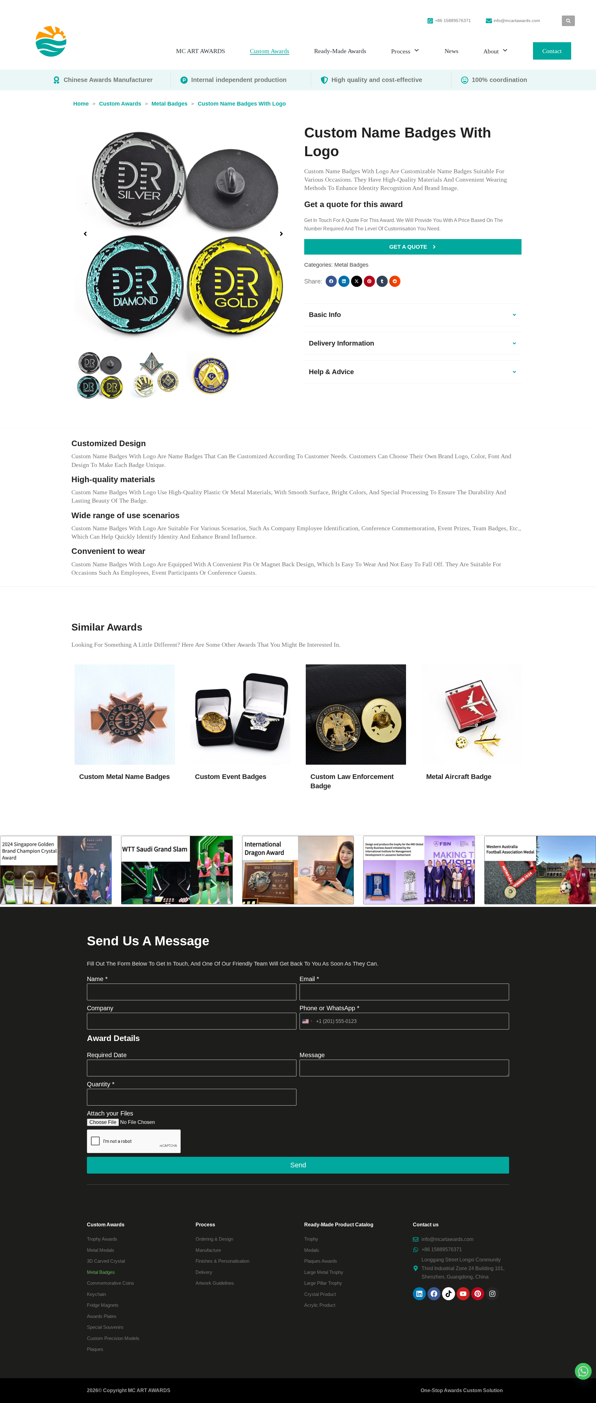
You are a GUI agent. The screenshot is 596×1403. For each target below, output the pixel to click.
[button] (85, 234)
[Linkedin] (419, 1293)
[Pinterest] (477, 1293)
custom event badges (230, 777)
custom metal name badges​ (124, 777)
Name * (97, 978)
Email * (309, 978)
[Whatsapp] (583, 1371)
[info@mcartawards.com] (489, 21)
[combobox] (307, 1021)
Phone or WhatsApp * (329, 1008)
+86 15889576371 (453, 20)
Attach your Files (110, 1113)
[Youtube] (463, 1293)
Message (312, 1055)
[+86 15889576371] (430, 21)
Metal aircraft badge (458, 777)
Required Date (107, 1055)
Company (100, 1008)
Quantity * (101, 1084)
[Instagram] (492, 1293)
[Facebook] (433, 1293)
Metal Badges (351, 265)
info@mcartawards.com (517, 20)
